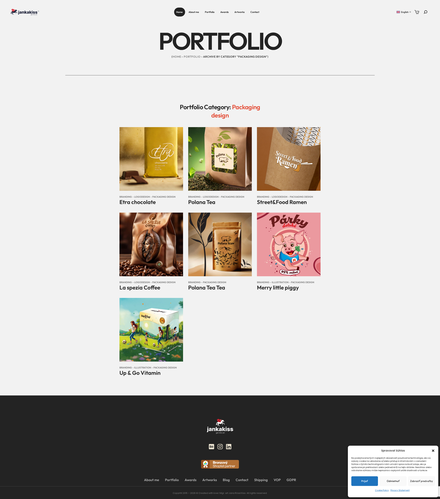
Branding (125, 197)
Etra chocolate (137, 201)
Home (177, 56)
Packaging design (163, 197)
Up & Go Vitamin (140, 372)
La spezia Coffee (139, 287)
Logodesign (142, 197)
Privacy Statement (400, 490)
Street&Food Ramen (282, 201)
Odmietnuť (393, 481)
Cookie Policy (382, 490)
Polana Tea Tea (206, 287)
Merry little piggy (278, 287)
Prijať (364, 481)
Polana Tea (201, 201)
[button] (433, 450)
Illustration (280, 282)
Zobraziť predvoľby (421, 481)
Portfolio (192, 56)
